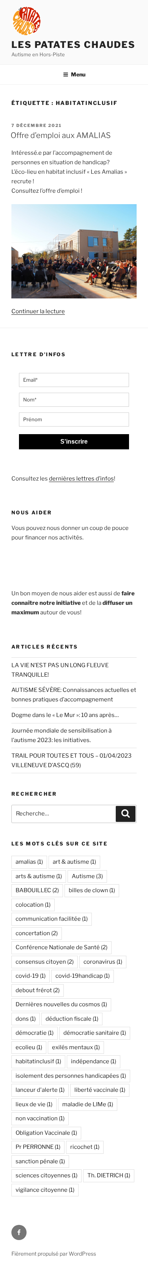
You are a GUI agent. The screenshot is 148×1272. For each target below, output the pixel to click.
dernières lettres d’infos (81, 478)
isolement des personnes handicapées (71, 1075)
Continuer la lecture (38, 311)
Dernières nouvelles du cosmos (61, 1004)
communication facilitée (52, 918)
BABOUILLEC (37, 890)
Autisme (87, 876)
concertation (37, 933)
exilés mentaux (76, 1047)
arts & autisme (39, 876)
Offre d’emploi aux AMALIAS (61, 135)
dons (26, 1018)
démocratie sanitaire (94, 1032)
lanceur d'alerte (40, 1089)
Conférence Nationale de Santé (61, 947)
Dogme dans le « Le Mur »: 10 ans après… (65, 715)
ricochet (84, 1147)
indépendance (93, 1061)
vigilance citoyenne (45, 1189)
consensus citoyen (45, 961)
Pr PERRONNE (38, 1147)
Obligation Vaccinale (46, 1132)
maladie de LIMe (87, 1104)
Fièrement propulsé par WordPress (53, 1253)
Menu (78, 74)
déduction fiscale (72, 1018)
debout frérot (38, 990)
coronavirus (102, 961)
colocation (33, 904)
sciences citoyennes (46, 1175)
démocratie (35, 1032)
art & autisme (74, 861)
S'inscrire (74, 441)
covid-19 (31, 975)
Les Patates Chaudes (73, 44)
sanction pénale (40, 1161)
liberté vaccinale (99, 1089)
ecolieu (29, 1047)
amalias (29, 861)
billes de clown (92, 890)
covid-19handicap (82, 975)
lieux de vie (34, 1104)
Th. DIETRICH (108, 1175)
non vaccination (40, 1118)
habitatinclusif (38, 1061)
